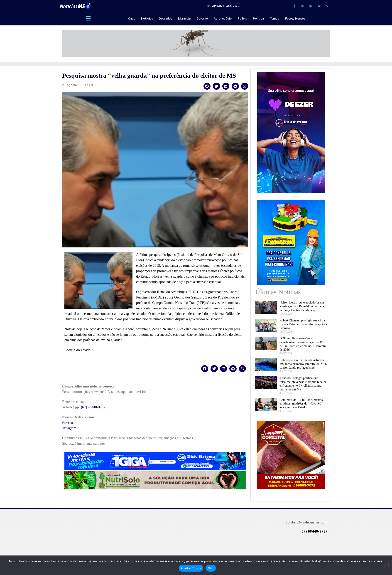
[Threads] (311, 6)
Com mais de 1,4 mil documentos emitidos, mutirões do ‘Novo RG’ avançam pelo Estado (301, 403)
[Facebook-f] (294, 6)
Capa (131, 18)
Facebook (68, 422)
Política (258, 18)
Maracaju (184, 18)
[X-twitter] (319, 6)
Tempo (274, 18)
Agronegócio (223, 18)
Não (211, 568)
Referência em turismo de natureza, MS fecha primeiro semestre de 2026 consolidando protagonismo (303, 364)
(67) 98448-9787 (93, 407)
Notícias (147, 18)
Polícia (242, 18)
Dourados (165, 18)
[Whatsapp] (327, 6)
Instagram (69, 428)
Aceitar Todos (191, 568)
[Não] (385, 565)
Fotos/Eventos (295, 18)
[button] (207, 86)
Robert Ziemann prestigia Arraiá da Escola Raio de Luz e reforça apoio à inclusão (303, 324)
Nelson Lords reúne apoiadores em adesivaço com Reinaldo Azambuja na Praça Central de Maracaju (301, 306)
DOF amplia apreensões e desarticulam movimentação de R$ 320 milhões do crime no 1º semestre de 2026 (303, 344)
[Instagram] (302, 6)
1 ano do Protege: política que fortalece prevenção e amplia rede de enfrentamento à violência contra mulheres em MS (302, 383)
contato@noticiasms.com (307, 522)
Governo (202, 18)
